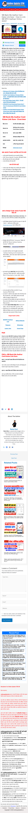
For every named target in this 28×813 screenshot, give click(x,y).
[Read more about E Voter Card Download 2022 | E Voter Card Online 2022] (14, 472)
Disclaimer (5, 808)
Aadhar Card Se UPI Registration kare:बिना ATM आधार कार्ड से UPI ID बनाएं (13, 536)
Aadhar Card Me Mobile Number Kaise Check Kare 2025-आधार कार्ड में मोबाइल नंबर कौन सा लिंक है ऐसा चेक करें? (13, 111)
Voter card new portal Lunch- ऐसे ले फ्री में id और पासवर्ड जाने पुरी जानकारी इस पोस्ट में (13, 560)
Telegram (7, 325)
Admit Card (12, 9)
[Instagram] (9, 447)
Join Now (22, 42)
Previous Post (14, 454)
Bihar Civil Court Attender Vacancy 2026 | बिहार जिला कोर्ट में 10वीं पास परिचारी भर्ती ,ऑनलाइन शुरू (14, 678)
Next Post (14, 458)
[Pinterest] (8, 409)
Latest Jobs (6, 9)
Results (17, 9)
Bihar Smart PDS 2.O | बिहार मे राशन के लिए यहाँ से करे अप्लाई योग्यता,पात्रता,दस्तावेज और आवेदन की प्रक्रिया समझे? (14, 674)
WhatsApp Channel (9, 42)
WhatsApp (20, 325)
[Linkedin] (12, 409)
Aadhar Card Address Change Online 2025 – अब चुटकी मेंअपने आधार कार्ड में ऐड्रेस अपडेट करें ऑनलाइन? (14, 96)
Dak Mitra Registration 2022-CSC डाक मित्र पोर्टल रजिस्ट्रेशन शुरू (13, 553)
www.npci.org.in (17, 147)
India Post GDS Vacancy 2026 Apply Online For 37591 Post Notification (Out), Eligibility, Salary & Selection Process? (14, 637)
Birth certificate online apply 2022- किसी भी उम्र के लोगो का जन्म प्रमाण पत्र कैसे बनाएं (14, 518)
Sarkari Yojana (5, 23)
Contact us (23, 808)
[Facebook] (2, 409)
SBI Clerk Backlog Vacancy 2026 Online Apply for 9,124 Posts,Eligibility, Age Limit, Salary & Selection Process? (14, 642)
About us (17, 808)
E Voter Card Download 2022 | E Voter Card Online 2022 (13, 481)
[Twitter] (5, 409)
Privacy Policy (11, 808)
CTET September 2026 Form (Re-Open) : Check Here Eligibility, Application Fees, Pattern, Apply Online (14, 665)
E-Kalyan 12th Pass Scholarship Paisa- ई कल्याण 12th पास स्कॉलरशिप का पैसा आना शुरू (13, 499)
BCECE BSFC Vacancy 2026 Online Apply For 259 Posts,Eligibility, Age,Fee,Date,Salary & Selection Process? (13, 651)
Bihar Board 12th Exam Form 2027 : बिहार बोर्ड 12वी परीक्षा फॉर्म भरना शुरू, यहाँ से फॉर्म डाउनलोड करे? (13, 660)
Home (2, 9)
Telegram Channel (9, 45)
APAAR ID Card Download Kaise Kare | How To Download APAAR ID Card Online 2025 (14, 105)
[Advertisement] (14, 195)
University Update (23, 9)
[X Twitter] (4, 447)
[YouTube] (12, 447)
